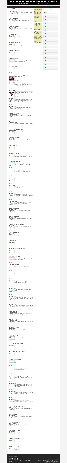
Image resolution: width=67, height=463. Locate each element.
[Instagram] (17, 459)
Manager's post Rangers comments (16, 224)
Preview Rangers (12, 280)
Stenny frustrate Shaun (14, 335)
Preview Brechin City (13, 82)
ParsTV (42, 6)
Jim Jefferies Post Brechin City (15, 34)
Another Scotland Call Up (14, 177)
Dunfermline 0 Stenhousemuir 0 (15, 359)
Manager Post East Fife (14, 137)
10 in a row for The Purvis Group (16, 129)
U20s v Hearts (12, 272)
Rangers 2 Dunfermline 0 (14, 232)
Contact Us (54, 460)
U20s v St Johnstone (13, 414)
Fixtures (38, 6)
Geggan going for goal (14, 367)
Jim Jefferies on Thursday (14, 264)
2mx (47, 461)
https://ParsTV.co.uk (37, 42)
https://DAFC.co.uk (37, 21)
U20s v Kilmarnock (13, 192)
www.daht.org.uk (37, 29)
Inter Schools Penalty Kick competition (17, 351)
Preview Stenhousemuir (14, 398)
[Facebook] (10, 459)
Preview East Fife (12, 185)
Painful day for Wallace (14, 113)
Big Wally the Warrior (13, 319)
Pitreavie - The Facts (13, 90)
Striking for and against (14, 26)
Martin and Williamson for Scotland (17, 406)
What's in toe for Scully (14, 50)
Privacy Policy (38, 460)
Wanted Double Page (13, 145)
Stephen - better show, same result (16, 200)
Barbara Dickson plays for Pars (16, 375)
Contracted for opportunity (15, 256)
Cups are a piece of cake (14, 446)
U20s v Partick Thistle (13, 303)
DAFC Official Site (24, 6)
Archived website (37, 9)
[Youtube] (15, 459)
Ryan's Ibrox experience (14, 216)
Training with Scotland (14, 208)
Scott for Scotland (13, 66)
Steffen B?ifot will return (14, 161)
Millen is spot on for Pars (15, 10)
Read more (10, 17)
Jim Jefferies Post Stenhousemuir (16, 343)
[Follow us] (12, 459)
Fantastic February (13, 311)
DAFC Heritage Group (13, 97)
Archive (48, 460)
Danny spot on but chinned (14, 422)
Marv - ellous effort (13, 18)
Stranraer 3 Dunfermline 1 (14, 438)
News (35, 6)
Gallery (45, 6)
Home (57, 460)
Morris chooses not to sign (15, 295)
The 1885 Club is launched (14, 327)
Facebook (42, 460)
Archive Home (31, 6)
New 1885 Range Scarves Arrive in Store (17, 248)
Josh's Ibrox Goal (12, 240)
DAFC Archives (37, 23)
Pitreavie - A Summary (13, 74)
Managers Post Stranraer (14, 430)
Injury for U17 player (13, 390)
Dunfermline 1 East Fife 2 (14, 153)
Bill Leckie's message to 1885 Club (16, 287)
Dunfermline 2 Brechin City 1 (15, 42)
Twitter (45, 460)
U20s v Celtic (11, 121)
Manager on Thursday (13, 58)
